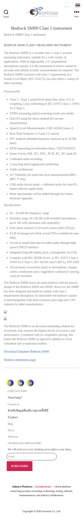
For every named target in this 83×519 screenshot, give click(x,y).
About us (13, 436)
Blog (10, 423)
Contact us (13, 404)
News (11, 430)
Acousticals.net (43, 486)
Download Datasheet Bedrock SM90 (26, 351)
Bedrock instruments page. (20, 359)
